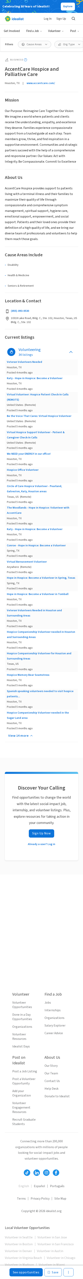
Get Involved (12, 31)
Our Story (51, 1066)
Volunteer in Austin (50, 1251)
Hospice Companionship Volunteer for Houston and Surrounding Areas (39, 656)
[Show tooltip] (25, 59)
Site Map (60, 1198)
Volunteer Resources (19, 1036)
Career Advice (54, 1033)
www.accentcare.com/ (41, 83)
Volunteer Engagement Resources (21, 1107)
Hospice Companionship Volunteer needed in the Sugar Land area (38, 715)
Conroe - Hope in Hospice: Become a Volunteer (36, 546)
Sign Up (61, 19)
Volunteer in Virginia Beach (23, 1258)
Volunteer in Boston (19, 1244)
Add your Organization (21, 1093)
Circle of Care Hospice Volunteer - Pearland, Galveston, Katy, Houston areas (34, 488)
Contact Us (52, 1081)
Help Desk (51, 1088)
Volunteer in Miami (52, 1265)
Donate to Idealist (57, 1096)
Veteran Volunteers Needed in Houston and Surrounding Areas (34, 613)
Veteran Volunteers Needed (24, 362)
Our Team (51, 1073)
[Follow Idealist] (27, 1172)
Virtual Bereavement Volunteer (27, 562)
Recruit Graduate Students (24, 1121)
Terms (21, 1198)
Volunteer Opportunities (22, 1004)
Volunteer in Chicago (61, 1258)
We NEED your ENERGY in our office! (29, 454)
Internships (53, 1010)
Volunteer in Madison (19, 1265)
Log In (48, 19)
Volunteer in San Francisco (55, 1244)
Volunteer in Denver (18, 1251)
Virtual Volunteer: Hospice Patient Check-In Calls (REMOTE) (37, 397)
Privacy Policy (40, 1198)
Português (57, 1186)
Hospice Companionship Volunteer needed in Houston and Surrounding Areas (41, 634)
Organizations (22, 1027)
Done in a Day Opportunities (22, 1016)
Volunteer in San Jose (52, 1237)
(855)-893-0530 (20, 311)
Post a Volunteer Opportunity (23, 1081)
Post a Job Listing (24, 1071)
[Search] (73, 19)
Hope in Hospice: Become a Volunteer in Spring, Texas (41, 578)
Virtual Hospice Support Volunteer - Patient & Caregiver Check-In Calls (36, 435)
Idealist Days (21, 1046)
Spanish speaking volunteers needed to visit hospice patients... (40, 693)
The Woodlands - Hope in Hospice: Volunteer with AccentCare (38, 510)
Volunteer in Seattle (19, 1237)
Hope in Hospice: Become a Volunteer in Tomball (37, 594)
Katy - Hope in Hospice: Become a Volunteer (34, 378)
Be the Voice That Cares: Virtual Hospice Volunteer (39, 416)
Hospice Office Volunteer (22, 470)
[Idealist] (14, 19)
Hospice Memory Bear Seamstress (28, 675)
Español (39, 1186)
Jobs (48, 1002)
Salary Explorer (55, 1025)
